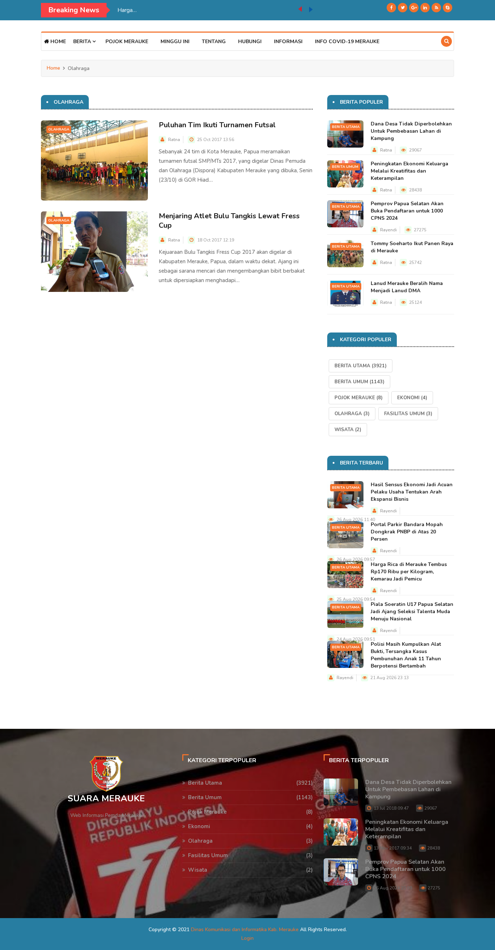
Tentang (214, 41)
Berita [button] (82, 41)
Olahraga (58, 129)
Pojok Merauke (126, 41)
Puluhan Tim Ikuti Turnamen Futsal (217, 125)
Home (57, 41)
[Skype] (447, 7)
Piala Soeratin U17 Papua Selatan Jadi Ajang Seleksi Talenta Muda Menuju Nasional (207, 10)
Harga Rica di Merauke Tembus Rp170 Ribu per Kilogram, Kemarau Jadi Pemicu (409, 571)
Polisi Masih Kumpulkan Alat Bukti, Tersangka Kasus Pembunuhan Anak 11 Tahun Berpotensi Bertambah (406, 655)
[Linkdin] (425, 7)
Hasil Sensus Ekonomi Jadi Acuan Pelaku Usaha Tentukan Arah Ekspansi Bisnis (412, 492)
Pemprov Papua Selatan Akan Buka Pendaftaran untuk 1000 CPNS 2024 (407, 211)
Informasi (288, 41)
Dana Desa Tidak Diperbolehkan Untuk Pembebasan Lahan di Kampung (411, 131)
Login (247, 938)
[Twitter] (402, 7)
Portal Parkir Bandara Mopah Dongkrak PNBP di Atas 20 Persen (407, 531)
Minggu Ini (175, 41)
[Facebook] (391, 7)
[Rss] (436, 7)
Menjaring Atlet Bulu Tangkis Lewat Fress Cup (229, 220)
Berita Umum (345, 166)
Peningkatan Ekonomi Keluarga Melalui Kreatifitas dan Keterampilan (409, 171)
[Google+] (414, 7)
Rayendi (388, 230)
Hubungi (250, 41)
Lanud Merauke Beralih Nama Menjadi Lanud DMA (407, 287)
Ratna (174, 139)
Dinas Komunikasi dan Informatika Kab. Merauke (245, 929)
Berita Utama (345, 126)
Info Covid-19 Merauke (347, 41)
